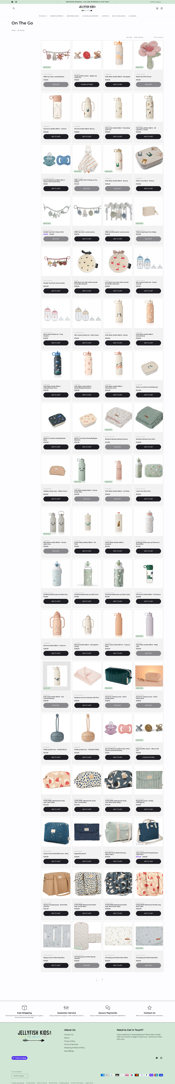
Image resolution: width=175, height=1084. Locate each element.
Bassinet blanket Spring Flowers (116, 439)
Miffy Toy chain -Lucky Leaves (84, 232)
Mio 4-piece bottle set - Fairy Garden (53, 335)
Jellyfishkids (20, 1083)
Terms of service (42, 1083)
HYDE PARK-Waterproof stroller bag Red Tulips (148, 905)
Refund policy (53, 1083)
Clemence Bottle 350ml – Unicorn (55, 129)
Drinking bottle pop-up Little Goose (117, 594)
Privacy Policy (69, 1041)
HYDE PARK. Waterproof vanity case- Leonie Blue (85, 801)
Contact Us (68, 1035)
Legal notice (89, 1083)
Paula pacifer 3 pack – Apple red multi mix (85, 76)
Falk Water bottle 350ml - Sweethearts (145, 335)
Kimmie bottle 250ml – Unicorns (54, 645)
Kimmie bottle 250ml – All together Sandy (86, 645)
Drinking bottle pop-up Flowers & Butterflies (147, 543)
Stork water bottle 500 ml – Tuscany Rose (117, 645)
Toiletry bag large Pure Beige (146, 232)
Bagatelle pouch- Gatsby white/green (144, 801)
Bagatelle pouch (80, 853)
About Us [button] (69, 1030)
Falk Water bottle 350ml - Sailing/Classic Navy (52, 387)
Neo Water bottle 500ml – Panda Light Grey (54, 543)
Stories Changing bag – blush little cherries (55, 905)
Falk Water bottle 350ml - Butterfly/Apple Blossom (83, 387)
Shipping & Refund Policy (74, 1048)
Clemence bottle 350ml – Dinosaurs (148, 594)
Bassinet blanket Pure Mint (145, 439)
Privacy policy (30, 1083)
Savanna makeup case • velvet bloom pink (146, 697)
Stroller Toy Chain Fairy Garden (54, 283)
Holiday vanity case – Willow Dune (55, 491)
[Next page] (107, 979)
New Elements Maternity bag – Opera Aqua (115, 853)
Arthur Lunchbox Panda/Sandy (147, 387)
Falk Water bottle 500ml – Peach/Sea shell (114, 387)
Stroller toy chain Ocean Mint (53, 232)
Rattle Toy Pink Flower (143, 77)
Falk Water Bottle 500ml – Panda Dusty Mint (85, 491)
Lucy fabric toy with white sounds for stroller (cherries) (117, 283)
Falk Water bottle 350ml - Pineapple (117, 77)
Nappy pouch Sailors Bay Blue (53, 957)
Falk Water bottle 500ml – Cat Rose (117, 491)
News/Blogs (69, 1051)
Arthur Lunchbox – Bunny (145, 181)
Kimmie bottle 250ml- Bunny (84, 129)
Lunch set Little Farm (143, 491)
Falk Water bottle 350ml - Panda (116, 335)
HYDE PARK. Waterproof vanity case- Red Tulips (54, 801)
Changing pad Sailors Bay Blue (147, 957)
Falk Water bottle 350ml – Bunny (116, 181)
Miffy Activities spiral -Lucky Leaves (117, 232)
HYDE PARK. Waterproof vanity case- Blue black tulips (115, 801)
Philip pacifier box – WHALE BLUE (55, 749)
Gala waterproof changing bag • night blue (147, 853)
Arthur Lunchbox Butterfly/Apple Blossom (85, 439)
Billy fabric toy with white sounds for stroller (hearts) (85, 283)
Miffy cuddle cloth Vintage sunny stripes (85, 180)
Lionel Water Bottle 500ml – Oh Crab (85, 543)
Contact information (77, 1083)
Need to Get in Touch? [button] (130, 1030)
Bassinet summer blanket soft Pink (86, 697)
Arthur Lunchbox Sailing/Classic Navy (54, 439)
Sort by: (129, 37)
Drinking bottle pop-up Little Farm (86, 594)
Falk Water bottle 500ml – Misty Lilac (147, 645)
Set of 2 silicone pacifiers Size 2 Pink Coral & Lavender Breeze (117, 749)
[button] (14, 8)
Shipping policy (64, 1083)
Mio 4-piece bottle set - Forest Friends (146, 283)
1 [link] (96, 979)
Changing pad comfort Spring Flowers (84, 957)
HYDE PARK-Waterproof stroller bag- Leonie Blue (85, 905)
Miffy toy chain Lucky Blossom (53, 77)
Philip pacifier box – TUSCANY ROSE (86, 749)
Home (14, 30)
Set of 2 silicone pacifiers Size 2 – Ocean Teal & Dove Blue (54, 180)
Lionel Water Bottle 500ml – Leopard (114, 543)
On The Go (21, 30)
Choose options (87, 84)
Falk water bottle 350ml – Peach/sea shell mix (117, 128)
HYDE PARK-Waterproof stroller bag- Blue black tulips (116, 905)
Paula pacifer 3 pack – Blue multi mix (147, 749)
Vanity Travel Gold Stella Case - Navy (55, 853)
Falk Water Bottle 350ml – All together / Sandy (146, 128)
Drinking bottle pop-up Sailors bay (55, 594)
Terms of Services (71, 1044)
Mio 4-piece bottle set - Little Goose (86, 335)
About (66, 1038)
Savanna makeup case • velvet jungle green (115, 697)
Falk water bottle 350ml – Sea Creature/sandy (53, 697)
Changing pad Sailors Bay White (116, 957)
